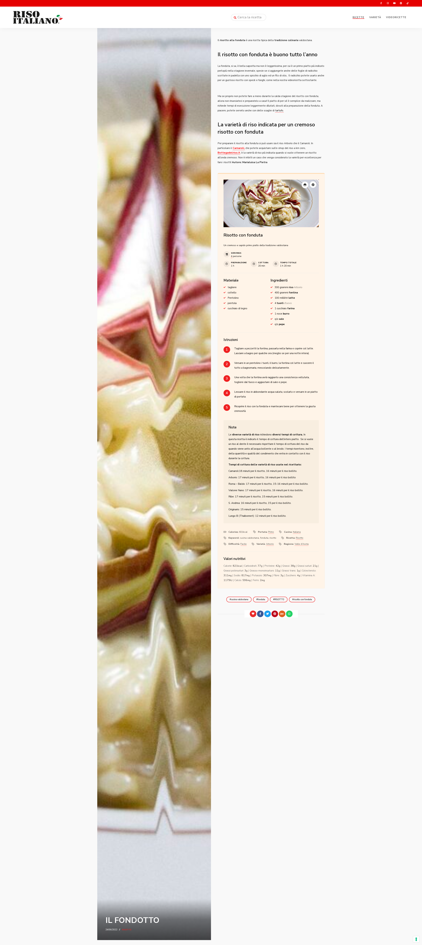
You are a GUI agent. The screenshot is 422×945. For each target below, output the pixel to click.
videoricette (396, 17)
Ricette (358, 17)
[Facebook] (260, 614)
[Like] (253, 614)
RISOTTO (279, 599)
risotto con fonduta (303, 599)
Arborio (270, 544)
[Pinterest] (274, 614)
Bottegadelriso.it (229, 153)
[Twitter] (267, 614)
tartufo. (279, 110)
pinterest (401, 3)
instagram (387, 3)
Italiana (297, 532)
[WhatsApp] (289, 614)
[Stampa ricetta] (305, 185)
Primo (271, 532)
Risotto (299, 537)
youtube (394, 3)
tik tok (407, 3)
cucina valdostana (239, 599)
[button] (313, 184)
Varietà (375, 17)
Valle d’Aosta (302, 544)
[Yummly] (282, 614)
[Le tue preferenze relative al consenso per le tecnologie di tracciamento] (416, 939)
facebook (381, 3)
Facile (244, 544)
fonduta (261, 599)
